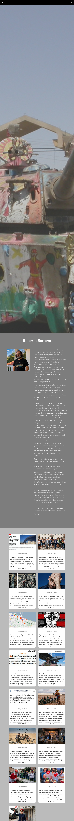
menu (4, 2)
